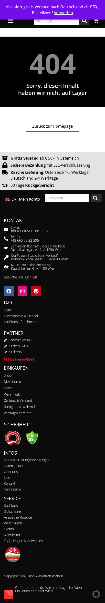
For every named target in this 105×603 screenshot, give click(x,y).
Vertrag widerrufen (17, 413)
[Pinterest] (36, 291)
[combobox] (57, 20)
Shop (7, 375)
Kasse (8, 388)
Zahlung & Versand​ (18, 400)
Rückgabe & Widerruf (19, 406)
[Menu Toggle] (11, 21)
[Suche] (84, 20)
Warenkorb (12, 394)
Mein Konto (29, 199)
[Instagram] (22, 291)
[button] (96, 594)
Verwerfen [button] (63, 12)
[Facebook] (9, 291)
